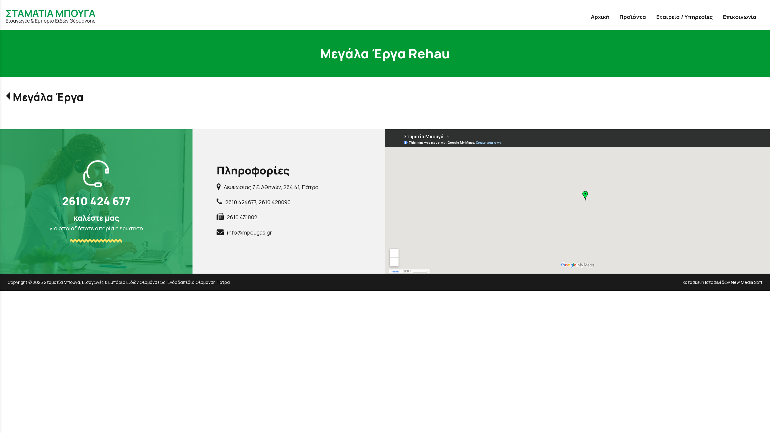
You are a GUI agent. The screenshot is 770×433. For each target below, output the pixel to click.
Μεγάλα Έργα (48, 97)
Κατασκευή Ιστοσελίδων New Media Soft (722, 282)
